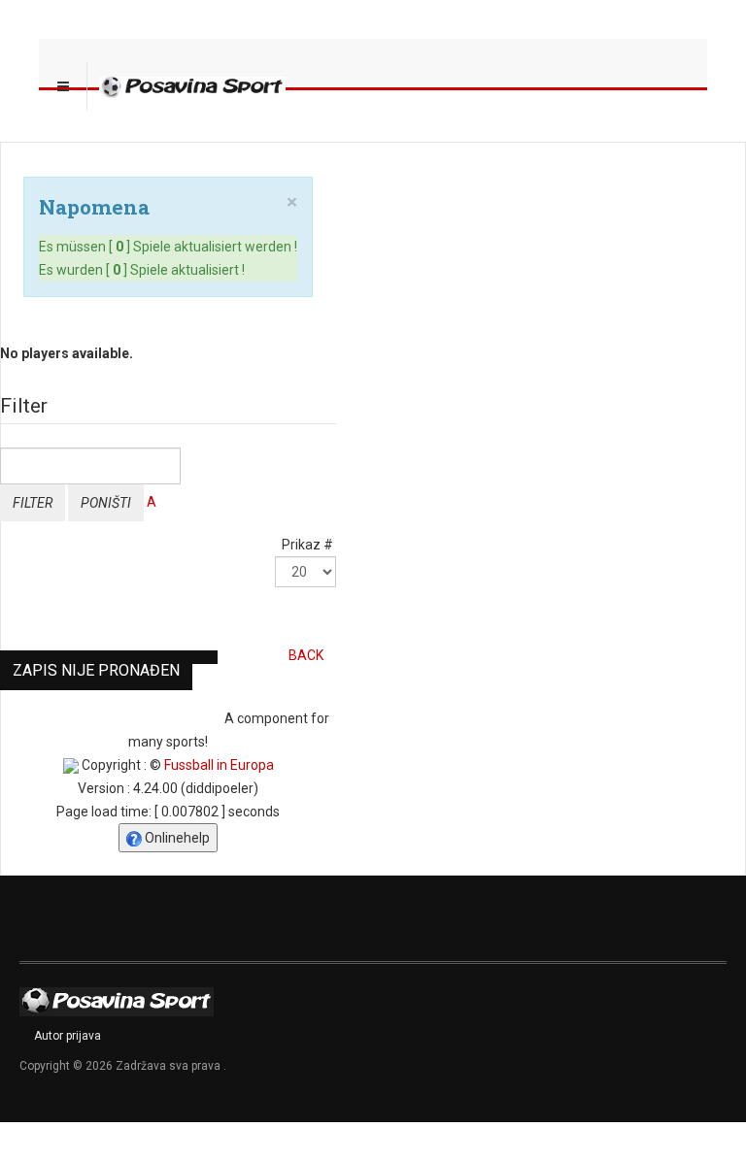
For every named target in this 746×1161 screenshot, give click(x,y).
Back (305, 655)
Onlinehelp (176, 838)
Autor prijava (67, 1036)
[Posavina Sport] (192, 86)
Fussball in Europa (219, 765)
